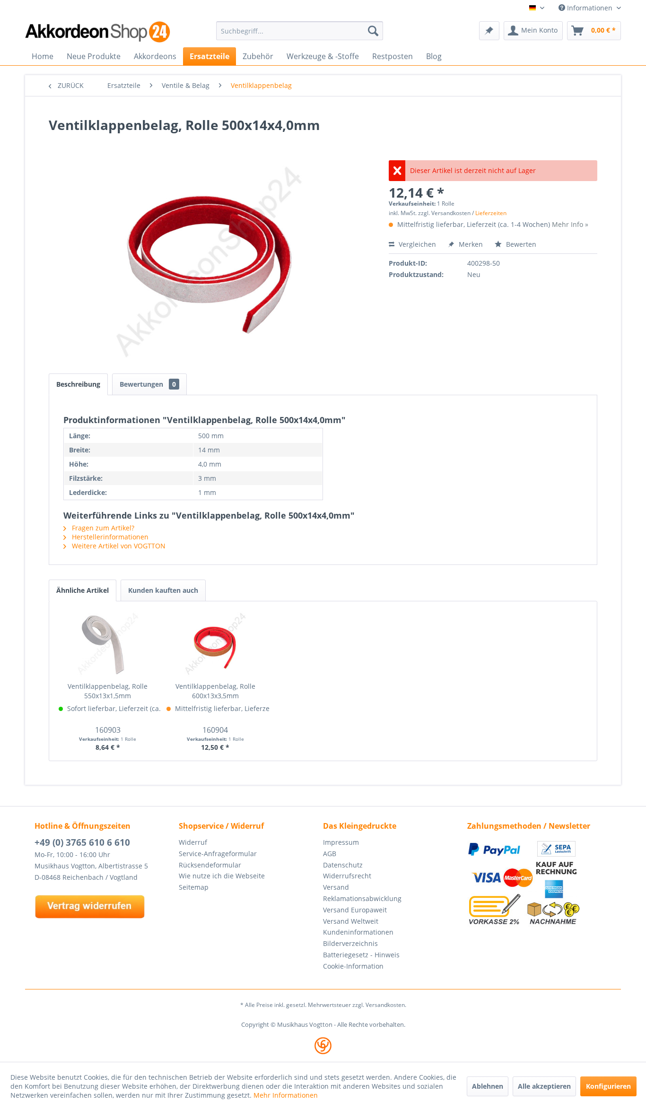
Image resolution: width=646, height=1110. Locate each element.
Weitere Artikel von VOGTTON (118, 545)
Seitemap (194, 887)
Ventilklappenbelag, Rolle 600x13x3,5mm (215, 691)
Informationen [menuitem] (589, 7)
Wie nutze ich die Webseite (222, 875)
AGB (329, 853)
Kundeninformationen (358, 932)
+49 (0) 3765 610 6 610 (82, 842)
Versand (336, 887)
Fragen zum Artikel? (102, 527)
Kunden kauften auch (163, 590)
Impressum (341, 842)
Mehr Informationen (285, 1095)
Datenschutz (343, 864)
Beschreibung (78, 384)
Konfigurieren (608, 1086)
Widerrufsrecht (347, 875)
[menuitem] (299, 30)
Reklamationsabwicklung (362, 898)
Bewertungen (148, 384)
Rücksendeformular (210, 864)
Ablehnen (487, 1086)
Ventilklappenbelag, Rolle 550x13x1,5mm (108, 691)
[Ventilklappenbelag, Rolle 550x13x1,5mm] (108, 644)
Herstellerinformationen (109, 536)
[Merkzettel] (489, 30)
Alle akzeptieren (544, 1086)
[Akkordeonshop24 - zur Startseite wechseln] (98, 32)
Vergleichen (416, 244)
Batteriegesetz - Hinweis (361, 954)
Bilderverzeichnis (350, 943)
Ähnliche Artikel (82, 590)
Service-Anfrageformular (218, 853)
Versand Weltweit (350, 921)
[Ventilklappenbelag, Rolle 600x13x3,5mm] (215, 644)
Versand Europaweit (355, 909)
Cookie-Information (353, 966)
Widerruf (193, 842)
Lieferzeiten (490, 213)
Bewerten (520, 244)
